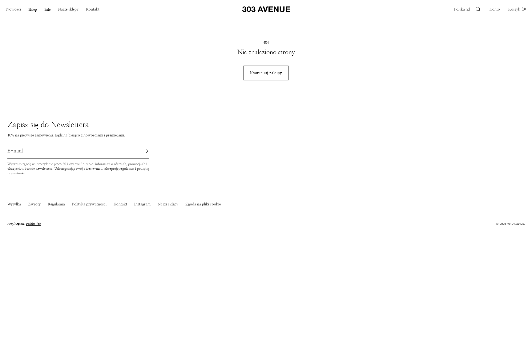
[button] (478, 9)
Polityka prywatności (89, 204)
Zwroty (34, 204)
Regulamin (56, 204)
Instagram (142, 204)
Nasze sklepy (68, 9)
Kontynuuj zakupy (266, 73)
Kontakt (92, 9)
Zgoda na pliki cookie (203, 204)
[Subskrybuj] (141, 151)
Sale (47, 9)
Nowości (13, 9)
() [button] (517, 9)
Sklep (32, 9)
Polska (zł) (33, 223)
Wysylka (14, 204)
